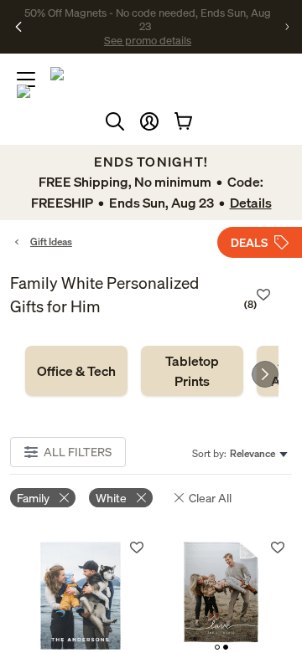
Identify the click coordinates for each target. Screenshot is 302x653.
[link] (76, 371)
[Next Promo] (287, 27)
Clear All (210, 498)
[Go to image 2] (225, 647)
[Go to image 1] (217, 647)
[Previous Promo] (18, 27)
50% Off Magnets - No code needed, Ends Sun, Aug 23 (147, 19)
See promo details (147, 40)
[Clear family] (64, 497)
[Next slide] (265, 374)
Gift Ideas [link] (51, 241)
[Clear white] (141, 497)
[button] (149, 121)
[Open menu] (26, 79)
